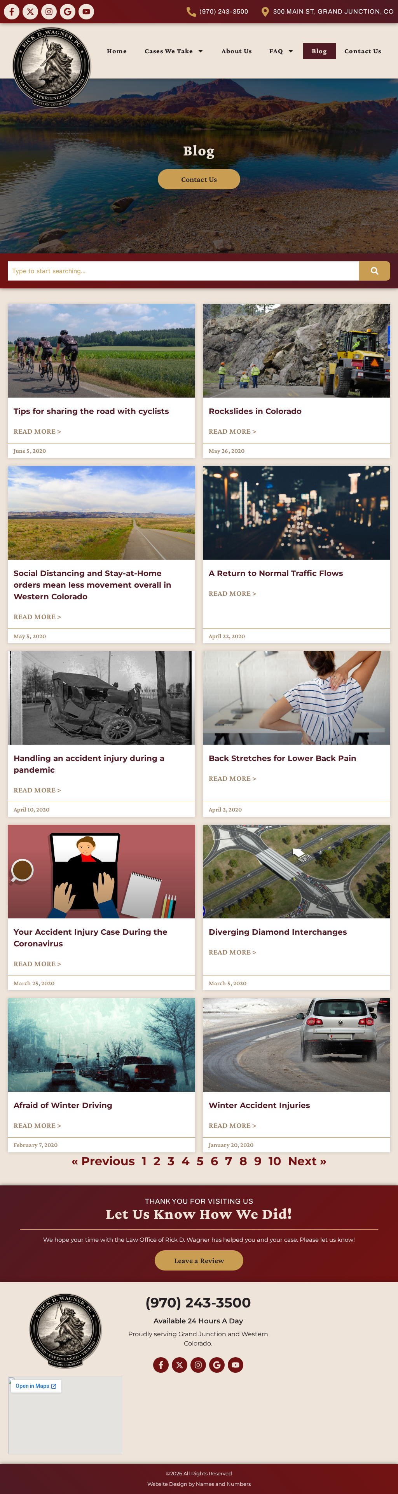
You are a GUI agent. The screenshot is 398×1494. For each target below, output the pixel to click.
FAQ (276, 51)
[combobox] (183, 271)
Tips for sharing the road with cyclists (91, 411)
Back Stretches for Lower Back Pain (282, 758)
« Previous (103, 1161)
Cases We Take (169, 51)
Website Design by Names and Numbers (199, 1484)
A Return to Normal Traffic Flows (276, 573)
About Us (237, 51)
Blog (319, 51)
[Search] (374, 271)
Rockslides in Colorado (255, 411)
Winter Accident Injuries (259, 1105)
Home (117, 51)
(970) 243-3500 (198, 1302)
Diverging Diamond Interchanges (278, 932)
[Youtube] (86, 11)
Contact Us (362, 51)
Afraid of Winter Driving (63, 1105)
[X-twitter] (30, 11)
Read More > (37, 431)
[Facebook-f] (11, 11)
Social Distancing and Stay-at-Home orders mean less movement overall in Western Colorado (92, 585)
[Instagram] (49, 11)
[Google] (67, 11)
